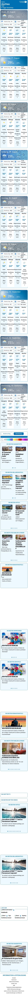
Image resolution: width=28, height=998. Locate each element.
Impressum (14, 979)
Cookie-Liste (14, 983)
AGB (14, 985)
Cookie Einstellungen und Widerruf (14, 992)
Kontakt (14, 978)
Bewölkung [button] (19, 433)
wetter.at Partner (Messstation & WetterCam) (14, 991)
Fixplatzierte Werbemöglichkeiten (14, 987)
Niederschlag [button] (6, 433)
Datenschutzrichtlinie (14, 981)
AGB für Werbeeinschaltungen (14, 989)
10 (20, 831)
